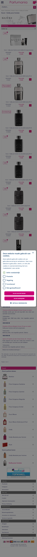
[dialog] (18, 278)
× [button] (33, 252)
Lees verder (16, 268)
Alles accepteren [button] (19, 293)
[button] (18, 303)
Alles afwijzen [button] (19, 298)
